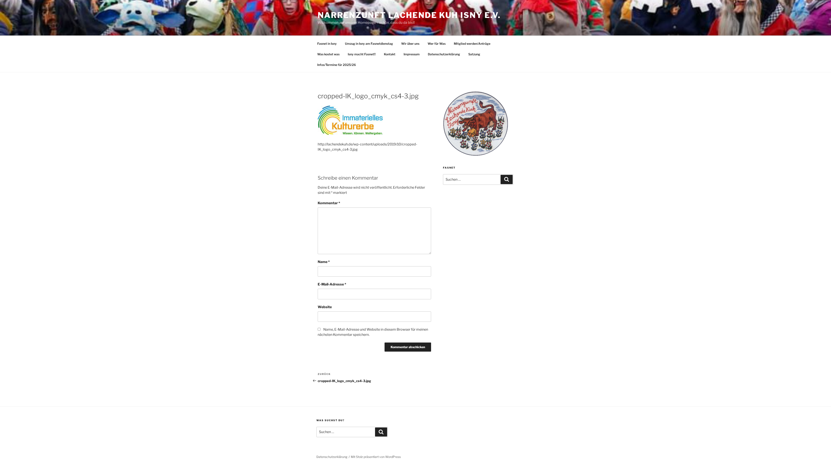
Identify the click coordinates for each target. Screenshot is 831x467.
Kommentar (329, 203)
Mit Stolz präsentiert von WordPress (376, 457)
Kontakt (389, 54)
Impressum (412, 54)
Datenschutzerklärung (444, 54)
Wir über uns (410, 43)
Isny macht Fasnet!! (362, 54)
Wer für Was (437, 43)
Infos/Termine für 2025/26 (336, 65)
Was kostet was (328, 54)
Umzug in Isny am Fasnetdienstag (369, 43)
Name (324, 262)
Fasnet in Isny (327, 43)
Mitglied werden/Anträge (472, 43)
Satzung (474, 54)
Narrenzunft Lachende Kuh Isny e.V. (409, 15)
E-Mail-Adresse (332, 284)
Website (325, 307)
